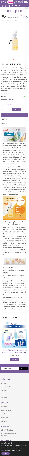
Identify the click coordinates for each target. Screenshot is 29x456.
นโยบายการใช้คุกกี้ (17, 450)
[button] (13, 59)
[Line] (16, 6)
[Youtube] (9, 6)
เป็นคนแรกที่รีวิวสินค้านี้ (5, 94)
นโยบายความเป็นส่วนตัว (6, 410)
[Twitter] (13, 6)
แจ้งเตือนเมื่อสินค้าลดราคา (8, 104)
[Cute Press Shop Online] (15, 11)
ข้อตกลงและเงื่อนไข (4, 417)
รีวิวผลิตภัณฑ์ (4, 123)
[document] (14, 448)
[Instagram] (6, 6)
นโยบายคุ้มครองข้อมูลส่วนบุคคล (7, 414)
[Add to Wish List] (25, 346)
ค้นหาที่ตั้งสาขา (4, 390)
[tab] (14, 115)
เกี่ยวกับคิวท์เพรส (4, 407)
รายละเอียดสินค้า (5, 115)
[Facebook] (3, 6)
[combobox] (15, 17)
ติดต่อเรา (3, 394)
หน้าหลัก (3, 20)
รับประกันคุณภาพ (4, 421)
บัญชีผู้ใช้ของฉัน (4, 398)
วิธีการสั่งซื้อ (3, 383)
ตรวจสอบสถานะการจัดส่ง (6, 387)
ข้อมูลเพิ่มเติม (4, 119)
